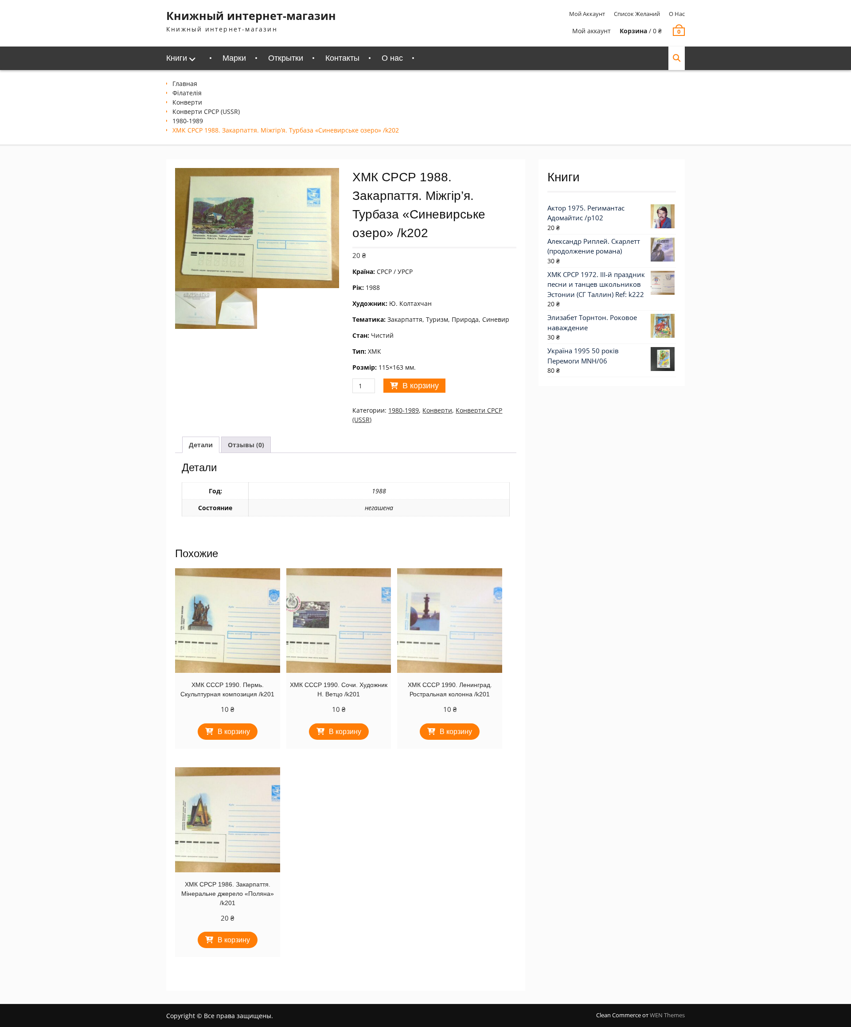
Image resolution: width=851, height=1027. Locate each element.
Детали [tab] (201, 445)
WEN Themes (667, 1015)
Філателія (187, 93)
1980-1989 (187, 121)
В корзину (420, 385)
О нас (677, 14)
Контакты (342, 58)
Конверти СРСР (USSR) (206, 111)
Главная (184, 83)
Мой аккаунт (587, 14)
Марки (234, 58)
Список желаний (637, 14)
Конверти (187, 102)
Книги (176, 58)
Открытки (285, 58)
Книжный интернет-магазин (251, 15)
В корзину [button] (234, 731)
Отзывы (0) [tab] (246, 445)
